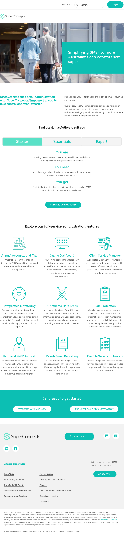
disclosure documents (109, 520)
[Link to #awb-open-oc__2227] (119, 16)
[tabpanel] (62, 172)
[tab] (22, 141)
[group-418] (12, 14)
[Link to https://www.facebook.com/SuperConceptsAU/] (115, 436)
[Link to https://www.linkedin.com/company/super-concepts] (106, 436)
